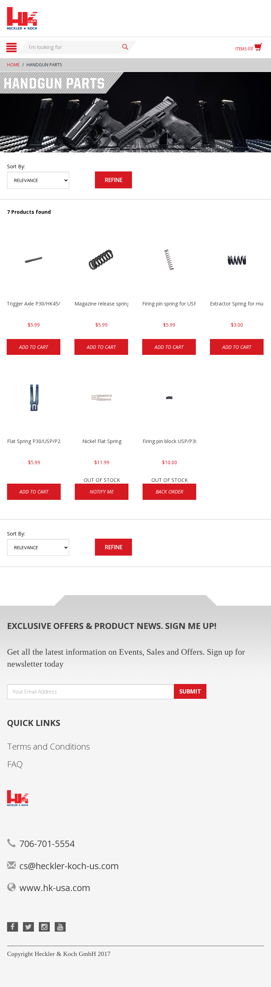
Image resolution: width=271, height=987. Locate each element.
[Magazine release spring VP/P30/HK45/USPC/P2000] (101, 265)
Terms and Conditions (48, 746)
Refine (113, 180)
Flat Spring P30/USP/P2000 (34, 441)
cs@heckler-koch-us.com (69, 866)
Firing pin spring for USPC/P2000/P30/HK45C (169, 303)
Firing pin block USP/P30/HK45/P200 (169, 441)
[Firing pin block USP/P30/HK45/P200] (169, 402)
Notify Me (102, 491)
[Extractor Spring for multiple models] (237, 265)
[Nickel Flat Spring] (101, 402)
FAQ (15, 764)
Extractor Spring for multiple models (237, 303)
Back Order (169, 491)
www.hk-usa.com (54, 888)
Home (13, 65)
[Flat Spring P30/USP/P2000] (34, 402)
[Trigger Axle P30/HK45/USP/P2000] (33, 265)
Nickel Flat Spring (101, 441)
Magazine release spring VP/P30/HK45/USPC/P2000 (101, 303)
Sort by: (16, 166)
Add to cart (33, 347)
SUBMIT (190, 691)
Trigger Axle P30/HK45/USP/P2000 (33, 303)
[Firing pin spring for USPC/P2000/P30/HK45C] (169, 265)
